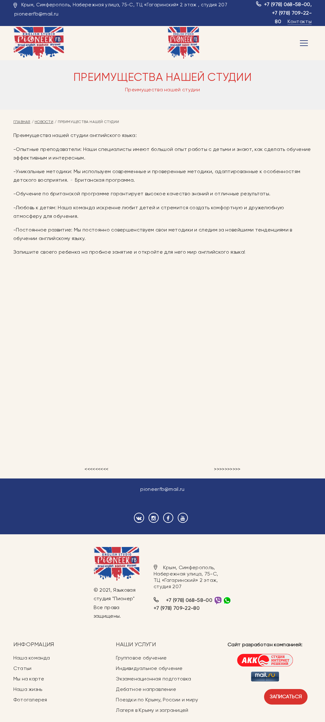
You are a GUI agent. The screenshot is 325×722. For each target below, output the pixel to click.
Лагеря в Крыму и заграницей (152, 710)
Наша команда (31, 658)
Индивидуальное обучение (149, 668)
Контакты (300, 21)
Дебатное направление (146, 689)
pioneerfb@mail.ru (36, 14)
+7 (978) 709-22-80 (177, 608)
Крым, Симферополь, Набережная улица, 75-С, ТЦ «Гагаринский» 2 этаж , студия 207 (124, 5)
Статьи (22, 668)
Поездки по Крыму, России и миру (157, 700)
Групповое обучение (141, 658)
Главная (21, 122)
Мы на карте (28, 679)
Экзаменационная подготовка (153, 679)
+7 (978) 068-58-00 (287, 4)
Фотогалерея (30, 700)
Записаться (286, 696)
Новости (44, 122)
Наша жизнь (27, 689)
